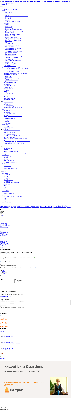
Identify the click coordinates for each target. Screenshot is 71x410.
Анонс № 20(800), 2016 (7, 179)
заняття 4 (5, 188)
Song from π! (7, 11)
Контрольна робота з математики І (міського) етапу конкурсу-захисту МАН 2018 (16, 142)
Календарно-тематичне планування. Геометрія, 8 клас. (11, 71)
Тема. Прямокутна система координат (10, 63)
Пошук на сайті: (2, 5)
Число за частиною (8, 65)
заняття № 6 (5, 200)
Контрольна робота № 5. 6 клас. (9, 55)
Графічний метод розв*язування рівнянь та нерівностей (13, 78)
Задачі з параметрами (7, 115)
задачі (19, 205)
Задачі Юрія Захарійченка (7, 104)
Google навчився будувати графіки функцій (10, 164)
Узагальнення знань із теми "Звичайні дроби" (11, 64)
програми (25, 207)
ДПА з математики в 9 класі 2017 (8, 102)
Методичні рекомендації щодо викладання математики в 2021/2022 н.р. (12, 67)
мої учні (69, 205)
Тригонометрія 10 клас (8, 18)
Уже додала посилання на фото (4, 231)
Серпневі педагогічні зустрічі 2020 (8, 88)
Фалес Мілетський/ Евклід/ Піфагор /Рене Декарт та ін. (11, 162)
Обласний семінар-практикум (6, 195)
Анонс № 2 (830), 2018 (7, 178)
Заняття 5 (5, 185)
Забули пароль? (4, 215)
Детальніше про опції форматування (5, 296)
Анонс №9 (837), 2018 (7, 181)
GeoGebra (5, 94)
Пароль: (1, 212)
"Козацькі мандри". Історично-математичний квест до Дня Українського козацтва (16, 16)
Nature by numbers (6, 89)
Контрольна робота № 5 (8, 41)
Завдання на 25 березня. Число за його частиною (12, 28)
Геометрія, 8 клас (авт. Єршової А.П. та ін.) (10, 113)
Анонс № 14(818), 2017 (7, 176)
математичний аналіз (62, 206)
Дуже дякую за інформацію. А (4, 244)
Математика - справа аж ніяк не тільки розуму (10, 9)
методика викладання (10, 205)
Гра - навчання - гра (6, 172)
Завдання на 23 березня (8, 27)
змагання (5, 207)
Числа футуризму (6, 154)
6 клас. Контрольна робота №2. (9, 46)
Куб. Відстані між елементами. (8, 147)
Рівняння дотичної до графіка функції (10, 17)
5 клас (59, 205)
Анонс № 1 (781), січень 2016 (8, 174)
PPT (39, 206)
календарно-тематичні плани (33, 206)
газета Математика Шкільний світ (52, 206)
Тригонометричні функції (7, 123)
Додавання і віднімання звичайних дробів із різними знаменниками (14, 48)
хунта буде (30, 207)
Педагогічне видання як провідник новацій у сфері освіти (12, 182)
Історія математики (6, 90)
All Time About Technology (4, 227)
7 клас (3, 207)
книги (35, 205)
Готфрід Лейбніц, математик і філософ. (9, 192)
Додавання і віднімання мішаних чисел (10, 49)
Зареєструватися (4, 214)
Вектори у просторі (8, 76)
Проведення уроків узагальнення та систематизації (11, 151)
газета (23, 206)
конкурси (25, 206)
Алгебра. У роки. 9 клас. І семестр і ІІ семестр (10, 110)
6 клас (17, 205)
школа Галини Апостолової (52, 205)
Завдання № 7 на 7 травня (8, 36)
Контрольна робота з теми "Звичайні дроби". (11, 54)
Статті (3, 146)
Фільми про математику (5, 155)
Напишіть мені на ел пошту (4, 243)
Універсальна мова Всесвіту (7, 161)
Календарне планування (3, 224)
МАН (4, 140)
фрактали (51, 207)
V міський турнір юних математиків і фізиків (10, 132)
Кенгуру (8, 207)
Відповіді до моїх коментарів (5, 299)
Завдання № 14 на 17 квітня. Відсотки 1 (10, 32)
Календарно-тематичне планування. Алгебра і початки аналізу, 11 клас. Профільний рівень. (16, 68)
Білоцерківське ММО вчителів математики (8, 3)
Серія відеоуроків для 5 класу (9, 43)
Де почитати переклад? (3, 223)
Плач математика (6, 149)
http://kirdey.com (23, 306)
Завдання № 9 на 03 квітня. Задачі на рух (11, 37)
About (4, 8)
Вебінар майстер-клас (7, 84)
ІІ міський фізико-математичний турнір (9, 136)
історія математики (44, 206)
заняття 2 (5, 186)
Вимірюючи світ (6, 157)
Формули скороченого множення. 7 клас (11, 81)
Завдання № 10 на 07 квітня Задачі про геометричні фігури (13, 29)
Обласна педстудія (3, 233)
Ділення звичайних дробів (9, 50)
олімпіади (29, 205)
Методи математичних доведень (8, 127)
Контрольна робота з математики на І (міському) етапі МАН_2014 (14, 144)
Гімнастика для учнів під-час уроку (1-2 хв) (10, 82)
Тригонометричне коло (7, 100)
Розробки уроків (6, 75)
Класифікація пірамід (8, 20)
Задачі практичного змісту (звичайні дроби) (11, 52)
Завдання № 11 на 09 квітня (9, 30)
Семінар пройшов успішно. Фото (5, 245)
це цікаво (18, 206)
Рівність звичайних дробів (9, 59)
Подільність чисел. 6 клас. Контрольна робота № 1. (12, 57)
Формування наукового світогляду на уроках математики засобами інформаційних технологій (17, 153)
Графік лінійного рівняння (7, 96)
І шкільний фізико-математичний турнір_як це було (12, 135)
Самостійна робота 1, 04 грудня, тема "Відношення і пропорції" (14, 60)
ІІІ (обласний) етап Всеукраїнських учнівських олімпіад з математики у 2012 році (15, 138)
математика (14, 205)
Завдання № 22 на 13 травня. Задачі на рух (11, 35)
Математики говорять (5, 124)
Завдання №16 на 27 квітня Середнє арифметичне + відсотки (13, 38)
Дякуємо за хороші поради (4, 222)
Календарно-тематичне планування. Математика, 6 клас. (12, 72)
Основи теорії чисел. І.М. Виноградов (9, 122)
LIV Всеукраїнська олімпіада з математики (10, 131)
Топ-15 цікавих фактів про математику (9, 128)
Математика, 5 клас (6, 24)
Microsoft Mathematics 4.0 (7, 166)
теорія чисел (26, 205)
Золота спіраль (6, 159)
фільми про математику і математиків (43, 205)
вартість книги (2, 242)
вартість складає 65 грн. (3, 241)
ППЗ (7, 206)
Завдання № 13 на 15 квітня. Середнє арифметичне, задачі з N (14, 31)
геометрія (5, 206)
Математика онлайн (6, 169)
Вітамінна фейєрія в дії (8, 77)
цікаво (32, 205)
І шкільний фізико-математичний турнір (9, 134)
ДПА (38, 206)
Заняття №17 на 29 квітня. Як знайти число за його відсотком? (14, 40)
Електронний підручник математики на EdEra (10, 168)
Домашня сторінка (17, 281)
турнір (58, 206)
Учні (4, 145)
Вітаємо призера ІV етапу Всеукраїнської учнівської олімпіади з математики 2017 (15, 139)
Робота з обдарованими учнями (8, 87)
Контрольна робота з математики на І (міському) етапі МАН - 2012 (14, 143)
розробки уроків (10, 206)
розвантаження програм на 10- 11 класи (6, 240)
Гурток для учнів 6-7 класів (6, 184)
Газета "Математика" (5, 173)
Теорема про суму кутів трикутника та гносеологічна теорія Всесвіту (15, 22)
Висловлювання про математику (8, 125)
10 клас (68, 207)
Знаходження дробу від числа (9, 53)
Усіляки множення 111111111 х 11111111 (7, 348)
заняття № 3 (5, 198)
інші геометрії (14, 206)
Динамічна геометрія (6, 167)
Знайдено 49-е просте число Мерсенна (10, 13)
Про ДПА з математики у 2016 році (9, 86)
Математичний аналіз (7, 15)
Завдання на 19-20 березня (9, 26)
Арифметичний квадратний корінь (8, 95)
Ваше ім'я (16, 279)
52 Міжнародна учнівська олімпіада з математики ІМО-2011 (12, 130)
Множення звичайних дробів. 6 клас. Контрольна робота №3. (13, 56)
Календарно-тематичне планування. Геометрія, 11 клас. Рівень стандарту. (14, 70)
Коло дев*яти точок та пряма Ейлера (9, 97)
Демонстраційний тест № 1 (9, 105)
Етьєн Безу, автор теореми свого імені (9, 193)
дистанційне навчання (3, 205)
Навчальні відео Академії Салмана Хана (9, 98)
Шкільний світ (22, 205)
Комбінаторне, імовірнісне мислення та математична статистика (13, 116)
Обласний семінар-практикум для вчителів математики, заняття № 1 (13, 196)
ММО (57, 205)
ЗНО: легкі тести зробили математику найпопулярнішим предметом (14, 103)
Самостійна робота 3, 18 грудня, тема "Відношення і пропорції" (14, 61)
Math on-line (3, 163)
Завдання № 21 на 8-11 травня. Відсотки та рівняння (12, 34)
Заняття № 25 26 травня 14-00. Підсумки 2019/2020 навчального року (15, 39)
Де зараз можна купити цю (4, 239)
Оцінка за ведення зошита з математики (9, 85)
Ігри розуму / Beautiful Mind (7, 156)
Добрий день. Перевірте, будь (4, 221)
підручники (11, 207)
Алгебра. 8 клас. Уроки (7, 112)
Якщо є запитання (4, 4)
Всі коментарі (3, 298)
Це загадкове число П (8, 14)
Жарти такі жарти (6, 126)
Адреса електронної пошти (18, 280)
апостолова (33, 207)
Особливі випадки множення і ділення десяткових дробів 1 (13, 42)
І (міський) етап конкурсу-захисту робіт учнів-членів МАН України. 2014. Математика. (17, 141)
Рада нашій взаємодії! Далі (4, 232)
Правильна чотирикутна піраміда (8, 150)
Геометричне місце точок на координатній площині (12, 47)
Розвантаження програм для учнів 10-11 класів (10, 74)
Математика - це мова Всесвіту (8, 117)
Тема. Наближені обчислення (9, 62)
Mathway (5, 165)
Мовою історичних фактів (5, 191)
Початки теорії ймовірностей (9, 79)
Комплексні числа (6, 23)
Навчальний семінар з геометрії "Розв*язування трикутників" (14, 21)
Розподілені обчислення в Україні (6, 202)
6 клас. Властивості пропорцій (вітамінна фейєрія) (12, 45)
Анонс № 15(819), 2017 (7, 177)
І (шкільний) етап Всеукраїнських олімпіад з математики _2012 (11, 343)
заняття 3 (5, 187)
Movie (1, 226)
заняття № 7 (5, 201)
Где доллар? (5, 91)
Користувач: (2, 211)
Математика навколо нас (7, 119)
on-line (41, 206)
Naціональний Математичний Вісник (7, 170)
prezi (66, 206)
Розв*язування (2, 331)
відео (37, 205)
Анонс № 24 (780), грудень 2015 (8, 180)
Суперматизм (5, 152)
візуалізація (64, 207)
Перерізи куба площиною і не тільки (9, 99)
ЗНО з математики (4, 189)
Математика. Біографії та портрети (8, 120)
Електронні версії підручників (8, 114)
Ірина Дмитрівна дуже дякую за (4, 234)
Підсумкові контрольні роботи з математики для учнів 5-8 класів (13, 107)
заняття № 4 (5, 199)
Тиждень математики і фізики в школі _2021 (10, 66)
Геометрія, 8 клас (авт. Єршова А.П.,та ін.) (8, 336)
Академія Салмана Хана (44, 207)
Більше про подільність (8, 12)
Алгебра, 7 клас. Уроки (7, 111)
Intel (40, 207)
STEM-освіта (4, 171)
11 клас (28, 207)
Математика (3, 10)
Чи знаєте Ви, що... (6, 194)
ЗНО (2, 206)
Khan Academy (37, 207)
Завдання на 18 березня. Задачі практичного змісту (12, 25)
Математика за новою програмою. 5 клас (9, 118)
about (33, 205)
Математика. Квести (6, 121)
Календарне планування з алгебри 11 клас (6, 225)
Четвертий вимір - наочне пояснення (9, 92)
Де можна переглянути (3, 235)
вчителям (20, 206)
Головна (1, 247)
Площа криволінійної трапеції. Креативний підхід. (12, 106)
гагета (49, 207)
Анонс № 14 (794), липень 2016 (8, 175)
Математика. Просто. (7, 190)
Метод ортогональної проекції (8, 148)
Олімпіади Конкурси (5, 129)
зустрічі (14, 207)
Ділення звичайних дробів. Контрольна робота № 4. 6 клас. (13, 51)
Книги (3, 109)
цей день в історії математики (19, 207)
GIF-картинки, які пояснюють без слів (9, 93)
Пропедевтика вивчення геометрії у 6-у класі (11, 80)
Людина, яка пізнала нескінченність (9, 160)
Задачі (3, 101)
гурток (28, 206)
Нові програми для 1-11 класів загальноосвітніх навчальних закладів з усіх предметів (15, 73)
